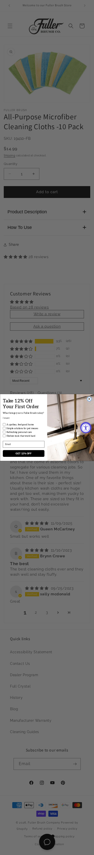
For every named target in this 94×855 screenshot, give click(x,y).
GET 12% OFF (24, 453)
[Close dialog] (89, 399)
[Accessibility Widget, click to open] (85, 427)
